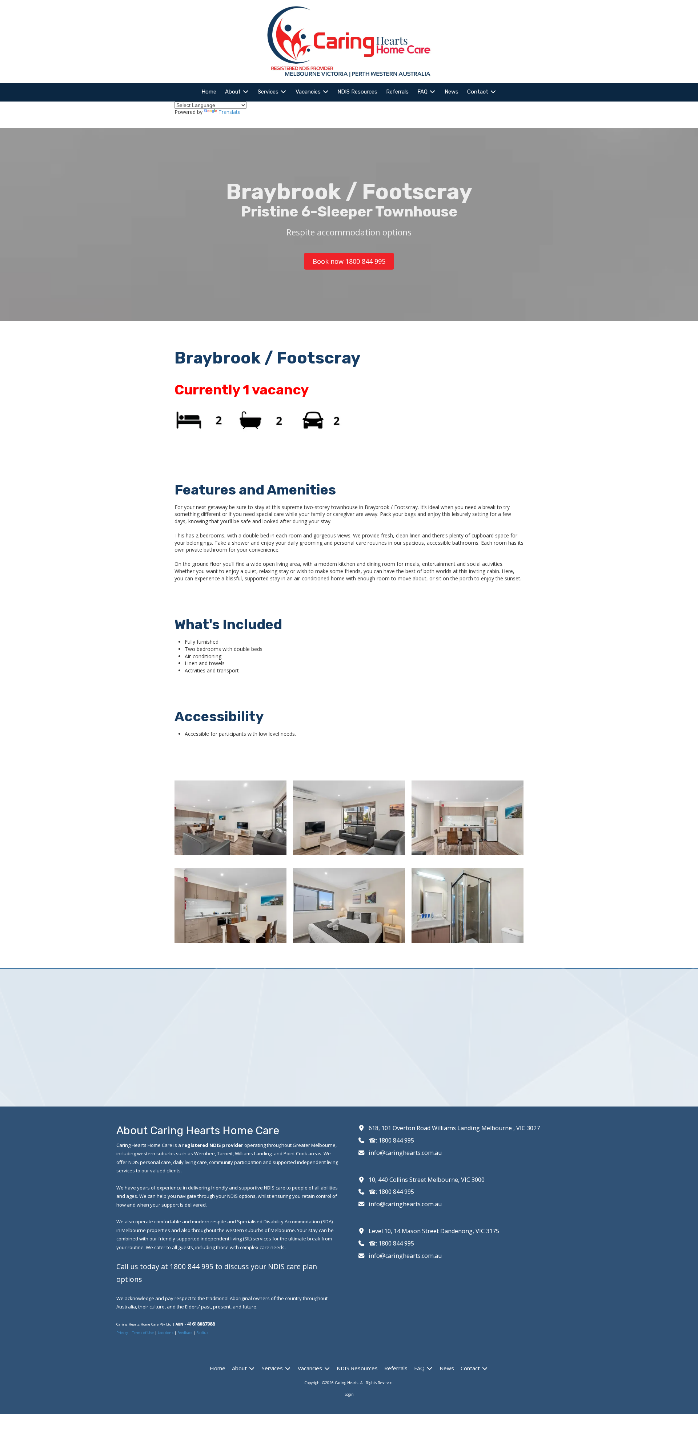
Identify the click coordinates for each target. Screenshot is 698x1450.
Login (349, 1394)
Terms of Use (143, 1332)
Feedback (184, 1332)
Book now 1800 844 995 (349, 261)
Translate (229, 111)
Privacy (122, 1332)
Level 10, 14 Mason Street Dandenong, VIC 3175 (434, 1231)
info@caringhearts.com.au (405, 1153)
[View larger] (230, 817)
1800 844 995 (396, 1140)
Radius (202, 1332)
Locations (165, 1332)
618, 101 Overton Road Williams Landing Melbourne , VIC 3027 (454, 1128)
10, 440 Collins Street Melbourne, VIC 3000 (427, 1180)
